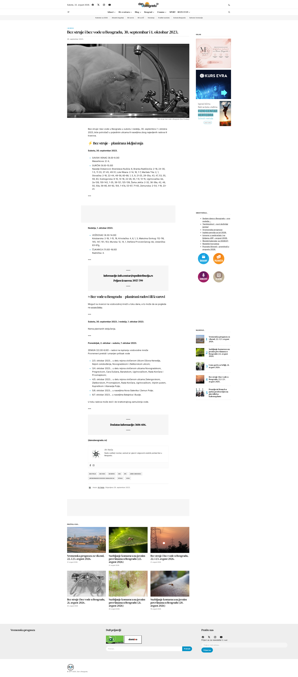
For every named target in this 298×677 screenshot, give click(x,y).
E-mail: (225, 640)
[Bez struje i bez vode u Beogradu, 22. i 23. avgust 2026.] (169, 540)
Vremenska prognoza (212, 230)
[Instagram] (94, 465)
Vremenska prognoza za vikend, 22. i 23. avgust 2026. (219, 339)
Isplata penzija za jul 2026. (214, 232)
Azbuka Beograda (179, 18)
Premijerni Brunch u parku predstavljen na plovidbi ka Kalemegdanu (218, 392)
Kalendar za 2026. (101, 18)
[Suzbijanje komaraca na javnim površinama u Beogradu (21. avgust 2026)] (128, 584)
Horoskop (151, 18)
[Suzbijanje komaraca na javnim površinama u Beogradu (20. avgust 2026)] (169, 584)
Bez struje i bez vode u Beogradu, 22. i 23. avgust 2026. (218, 379)
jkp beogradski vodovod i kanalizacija (101, 478)
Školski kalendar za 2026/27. (215, 241)
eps (125, 473)
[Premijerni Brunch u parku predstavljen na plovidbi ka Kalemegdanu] (200, 392)
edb (119, 473)
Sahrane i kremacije (196, 18)
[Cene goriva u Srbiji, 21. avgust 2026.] (200, 366)
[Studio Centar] (115, 639)
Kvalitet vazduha (164, 18)
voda (128, 478)
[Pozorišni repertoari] (218, 258)
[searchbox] (144, 648)
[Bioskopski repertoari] (203, 258)
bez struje (92, 473)
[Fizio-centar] (213, 113)
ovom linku (96, 307)
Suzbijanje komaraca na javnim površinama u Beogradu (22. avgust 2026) (219, 352)
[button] (229, 5)
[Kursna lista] (213, 53)
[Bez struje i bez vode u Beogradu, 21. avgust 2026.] (86, 584)
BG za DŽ (141, 18)
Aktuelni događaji (118, 18)
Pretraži (187, 649)
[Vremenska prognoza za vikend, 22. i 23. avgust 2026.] (86, 540)
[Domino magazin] (133, 639)
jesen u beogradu (135, 473)
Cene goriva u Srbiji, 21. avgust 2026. (219, 366)
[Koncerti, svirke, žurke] (203, 276)
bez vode (102, 473)
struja (120, 478)
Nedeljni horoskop (210, 244)
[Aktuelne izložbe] (218, 276)
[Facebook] (90, 465)
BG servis (130, 18)
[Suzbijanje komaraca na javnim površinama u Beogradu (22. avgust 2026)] (128, 540)
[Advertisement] (126, 213)
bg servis (112, 473)
